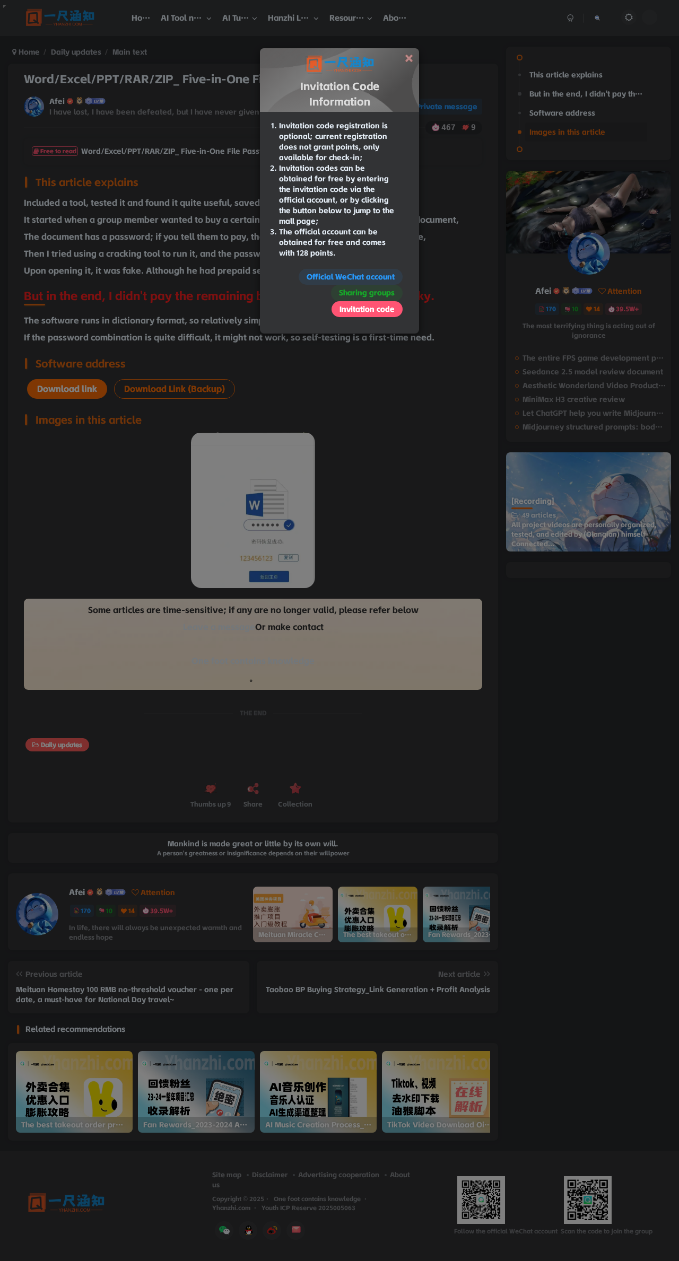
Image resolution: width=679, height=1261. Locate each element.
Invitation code (367, 309)
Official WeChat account (351, 277)
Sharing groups (367, 292)
